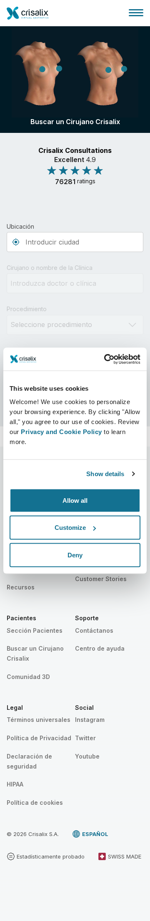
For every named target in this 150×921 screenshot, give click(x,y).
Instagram (90, 719)
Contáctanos (94, 630)
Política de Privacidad (39, 737)
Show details (105, 473)
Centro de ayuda (100, 648)
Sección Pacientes (34, 630)
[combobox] (75, 242)
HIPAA (15, 784)
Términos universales (38, 719)
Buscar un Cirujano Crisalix (35, 653)
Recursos (21, 587)
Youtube (87, 756)
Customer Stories (101, 578)
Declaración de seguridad (29, 761)
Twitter (85, 737)
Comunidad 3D (28, 676)
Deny (75, 554)
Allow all (75, 500)
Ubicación (20, 226)
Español (95, 834)
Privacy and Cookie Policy (61, 431)
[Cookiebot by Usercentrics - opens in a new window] (105, 359)
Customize (70, 527)
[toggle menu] (136, 12)
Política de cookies (35, 802)
